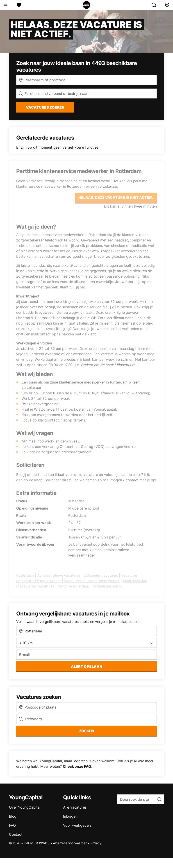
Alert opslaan (86, 666)
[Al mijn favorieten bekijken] (18, 4)
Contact (16, 834)
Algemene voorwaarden (70, 843)
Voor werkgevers (77, 825)
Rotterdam (25, 575)
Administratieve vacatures (58, 575)
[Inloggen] (167, 5)
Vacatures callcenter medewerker (92, 580)
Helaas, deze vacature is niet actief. (115, 197)
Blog (12, 816)
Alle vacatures (74, 807)
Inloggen (70, 816)
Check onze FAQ (77, 766)
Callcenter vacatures (101, 575)
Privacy (96, 843)
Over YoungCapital (25, 807)
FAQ (12, 825)
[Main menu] (5, 5)
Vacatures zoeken (45, 107)
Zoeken (86, 731)
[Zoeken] (155, 4)
